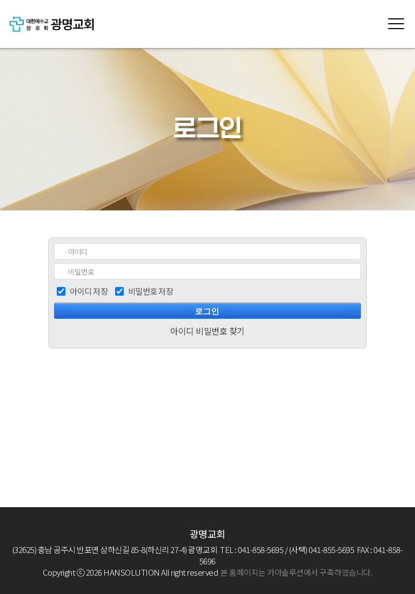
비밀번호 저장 (150, 291)
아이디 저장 (89, 291)
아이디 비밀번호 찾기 (207, 330)
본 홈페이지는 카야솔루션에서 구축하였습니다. (296, 572)
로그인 (207, 311)
